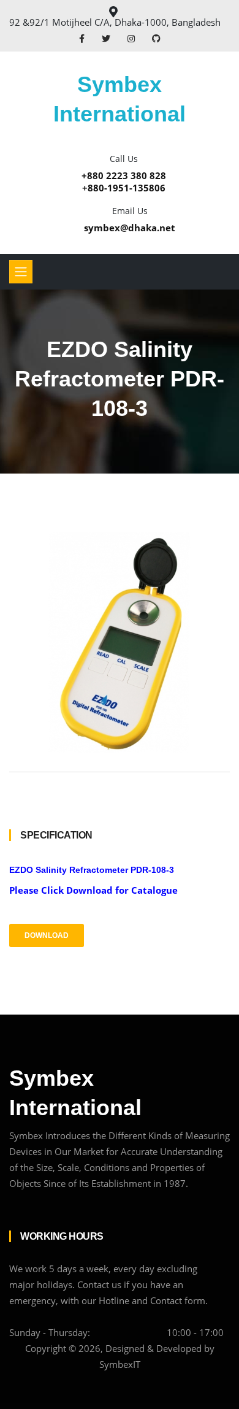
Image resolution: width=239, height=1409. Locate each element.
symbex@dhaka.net (129, 227)
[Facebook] (83, 38)
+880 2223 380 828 (124, 175)
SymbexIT (119, 1364)
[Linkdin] (156, 38)
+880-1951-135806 (123, 188)
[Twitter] (107, 38)
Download (47, 935)
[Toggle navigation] (20, 271)
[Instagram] (132, 38)
